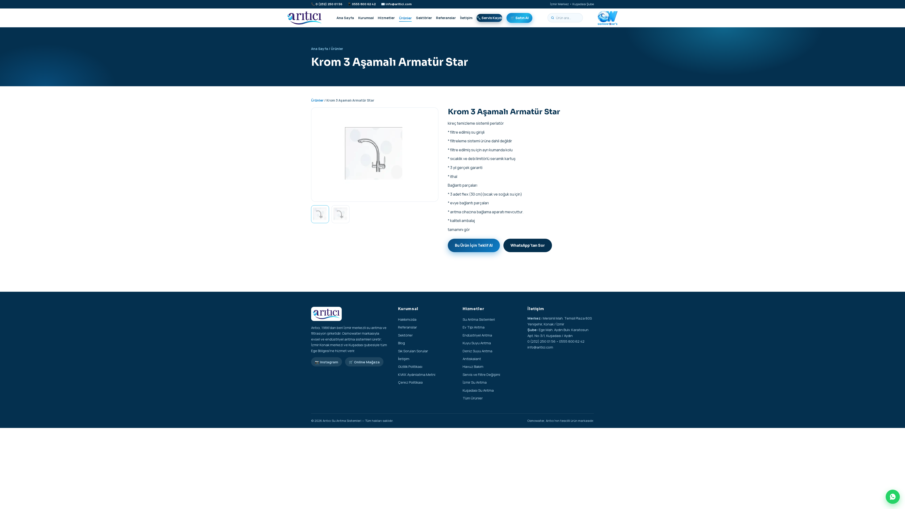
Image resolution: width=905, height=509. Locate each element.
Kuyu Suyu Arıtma (477, 343)
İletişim (466, 17)
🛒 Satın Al (519, 17)
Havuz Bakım (473, 366)
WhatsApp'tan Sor (527, 245)
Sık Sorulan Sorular (413, 351)
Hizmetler (386, 17)
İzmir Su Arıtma (475, 382)
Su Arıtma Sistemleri (479, 319)
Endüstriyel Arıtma (477, 335)
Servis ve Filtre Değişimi (481, 374)
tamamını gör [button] (459, 229)
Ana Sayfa (345, 17)
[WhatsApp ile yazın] (893, 497)
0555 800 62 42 (364, 4)
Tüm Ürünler (473, 398)
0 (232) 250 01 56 (329, 4)
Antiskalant (472, 358)
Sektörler (424, 17)
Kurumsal (366, 17)
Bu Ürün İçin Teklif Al (474, 245)
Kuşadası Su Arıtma (478, 390)
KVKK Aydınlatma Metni (416, 374)
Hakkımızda (407, 319)
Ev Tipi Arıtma (474, 327)
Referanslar (446, 17)
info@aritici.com (399, 4)
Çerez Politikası (410, 382)
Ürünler (405, 17)
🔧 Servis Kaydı (489, 17)
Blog (401, 343)
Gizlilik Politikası (410, 366)
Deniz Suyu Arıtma (477, 351)
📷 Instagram (326, 362)
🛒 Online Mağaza (364, 362)
